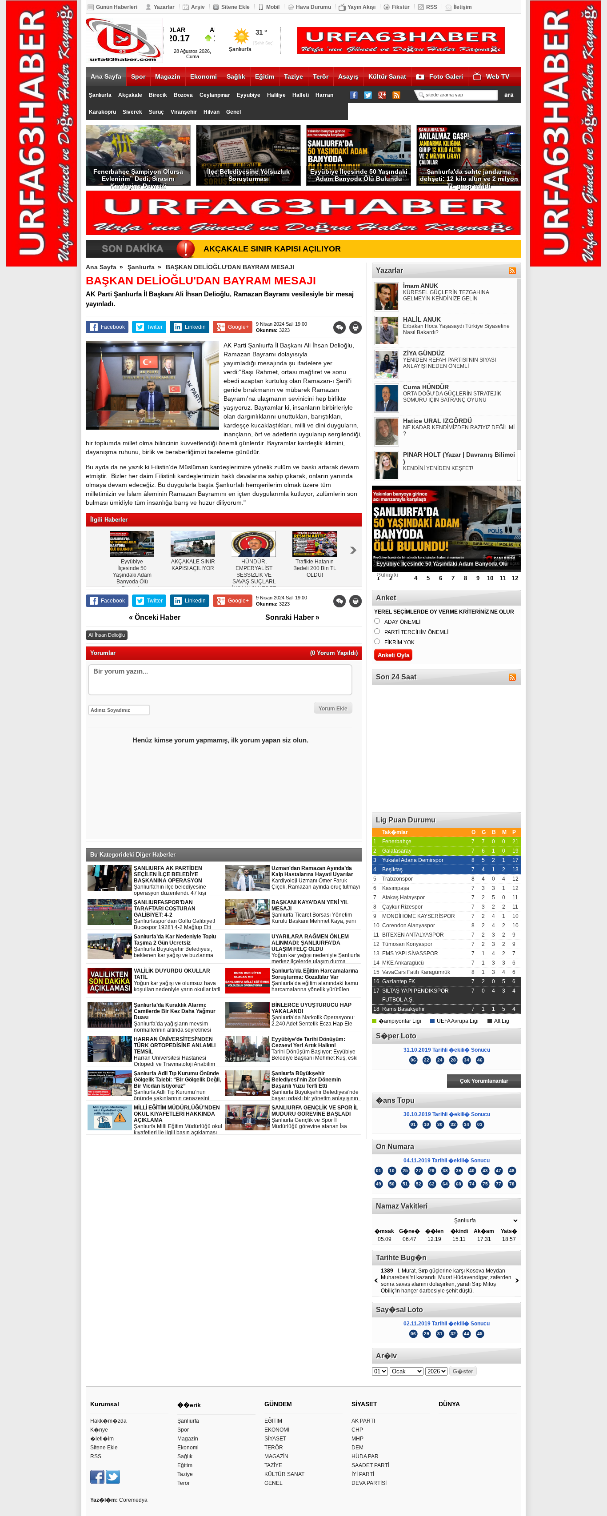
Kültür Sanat (387, 76)
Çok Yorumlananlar (484, 1081)
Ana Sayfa (106, 76)
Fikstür (401, 7)
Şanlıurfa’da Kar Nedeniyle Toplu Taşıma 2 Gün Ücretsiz (179, 946)
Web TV (497, 76)
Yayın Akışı (361, 7)
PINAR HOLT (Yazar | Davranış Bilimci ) (459, 458)
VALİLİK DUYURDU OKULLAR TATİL (177, 980)
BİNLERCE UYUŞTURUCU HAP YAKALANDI (313, 1014)
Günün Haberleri (116, 7)
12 (515, 578)
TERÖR (273, 1447)
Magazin (167, 76)
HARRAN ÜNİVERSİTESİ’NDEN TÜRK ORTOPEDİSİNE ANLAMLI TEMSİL (179, 1052)
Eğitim (264, 76)
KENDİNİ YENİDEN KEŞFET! (438, 468)
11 (503, 578)
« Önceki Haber (154, 617)
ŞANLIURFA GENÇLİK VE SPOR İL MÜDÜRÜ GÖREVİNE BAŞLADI (315, 1117)
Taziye (293, 76)
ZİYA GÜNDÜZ (424, 353)
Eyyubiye (248, 95)
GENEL (273, 1483)
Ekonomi (203, 76)
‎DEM (357, 1447)
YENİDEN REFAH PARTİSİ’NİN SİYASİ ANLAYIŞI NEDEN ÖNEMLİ (449, 363)
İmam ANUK (420, 285)
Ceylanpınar (215, 95)
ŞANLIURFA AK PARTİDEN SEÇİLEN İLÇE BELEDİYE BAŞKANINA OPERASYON (177, 881)
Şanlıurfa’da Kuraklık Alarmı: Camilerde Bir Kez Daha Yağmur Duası (178, 1017)
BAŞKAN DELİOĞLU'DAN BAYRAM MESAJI (230, 267)
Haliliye (276, 95)
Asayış (348, 76)
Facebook (113, 327)
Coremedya (133, 1500)
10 (490, 578)
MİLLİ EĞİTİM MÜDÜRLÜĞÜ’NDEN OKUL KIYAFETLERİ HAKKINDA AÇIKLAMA (178, 1120)
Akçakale (130, 95)
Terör (320, 76)
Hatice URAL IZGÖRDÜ (437, 420)
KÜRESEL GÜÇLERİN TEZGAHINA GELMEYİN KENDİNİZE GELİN (446, 295)
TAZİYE (273, 1465)
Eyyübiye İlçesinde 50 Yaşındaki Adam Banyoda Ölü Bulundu (358, 175)
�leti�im (102, 1439)
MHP (357, 1439)
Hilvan (212, 112)
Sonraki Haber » (292, 617)
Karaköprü (102, 112)
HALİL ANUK (422, 319)
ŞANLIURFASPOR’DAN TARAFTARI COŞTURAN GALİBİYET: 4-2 (174, 914)
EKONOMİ (276, 1430)
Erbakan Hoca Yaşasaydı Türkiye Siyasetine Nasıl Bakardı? (456, 329)
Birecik (158, 95)
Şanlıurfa (100, 95)
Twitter (155, 327)
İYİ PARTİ (362, 1474)
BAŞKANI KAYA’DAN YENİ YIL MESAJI (314, 912)
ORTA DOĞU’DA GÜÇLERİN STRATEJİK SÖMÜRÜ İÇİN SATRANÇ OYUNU (452, 397)
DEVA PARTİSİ (369, 1483)
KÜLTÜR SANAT (284, 1474)
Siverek (132, 112)
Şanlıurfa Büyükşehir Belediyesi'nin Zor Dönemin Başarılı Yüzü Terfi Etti (315, 1086)
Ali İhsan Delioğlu (106, 635)
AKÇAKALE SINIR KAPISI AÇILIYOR (272, 248)
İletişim (463, 7)
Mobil (273, 7)
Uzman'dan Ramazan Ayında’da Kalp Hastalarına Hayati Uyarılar (316, 877)
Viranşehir (184, 112)
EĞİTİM (273, 1421)
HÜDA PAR (365, 1456)
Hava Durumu (313, 7)
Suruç (156, 112)
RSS (431, 7)
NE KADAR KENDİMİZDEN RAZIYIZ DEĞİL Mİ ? (459, 430)
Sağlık (236, 76)
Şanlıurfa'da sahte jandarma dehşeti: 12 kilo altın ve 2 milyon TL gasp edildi (469, 177)
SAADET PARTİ (370, 1465)
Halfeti (300, 95)
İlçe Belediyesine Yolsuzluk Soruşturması (248, 175)
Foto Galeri (446, 76)
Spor (138, 76)
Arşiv (198, 7)
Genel (233, 112)
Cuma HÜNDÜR (426, 387)
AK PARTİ (363, 1421)
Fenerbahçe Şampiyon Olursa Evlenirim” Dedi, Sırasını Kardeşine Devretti (138, 177)
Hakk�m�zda (108, 1421)
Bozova (183, 95)
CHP (357, 1430)
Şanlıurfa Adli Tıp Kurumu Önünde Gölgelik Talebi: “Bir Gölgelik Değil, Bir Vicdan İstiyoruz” (178, 1086)
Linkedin (195, 327)
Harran (324, 95)
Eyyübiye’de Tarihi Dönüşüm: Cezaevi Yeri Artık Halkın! (315, 1048)
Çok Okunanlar (409, 1081)
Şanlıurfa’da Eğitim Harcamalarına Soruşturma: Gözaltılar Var (316, 980)
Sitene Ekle (235, 7)
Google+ (238, 327)
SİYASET (275, 1439)
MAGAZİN (276, 1456)
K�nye (99, 1430)
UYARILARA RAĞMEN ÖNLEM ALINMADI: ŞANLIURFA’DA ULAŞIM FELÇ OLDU (316, 949)
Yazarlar (164, 7)
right (353, 550)
